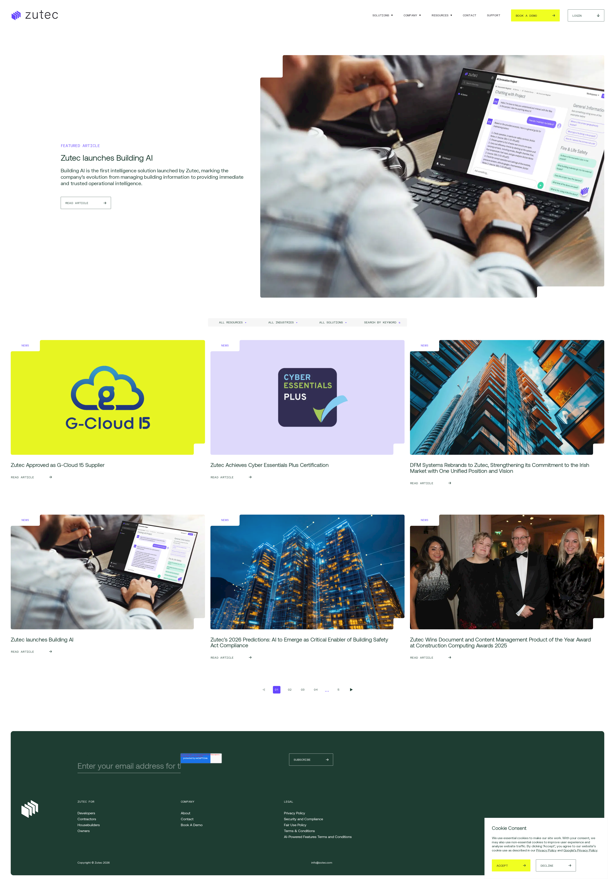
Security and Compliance (303, 819)
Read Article (76, 203)
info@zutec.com (321, 862)
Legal (288, 801)
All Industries (281, 322)
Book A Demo (192, 825)
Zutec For (86, 801)
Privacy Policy (546, 850)
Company (410, 15)
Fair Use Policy (295, 825)
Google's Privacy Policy (580, 850)
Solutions (381, 15)
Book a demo (526, 15)
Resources (440, 15)
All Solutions (331, 322)
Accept (502, 865)
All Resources (231, 322)
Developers (86, 813)
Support (493, 15)
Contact (469, 15)
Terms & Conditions (299, 831)
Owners (84, 831)
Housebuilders (89, 825)
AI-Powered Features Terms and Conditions (318, 836)
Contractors (87, 819)
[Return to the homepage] (34, 15)
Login (577, 15)
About (185, 813)
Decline (547, 865)
